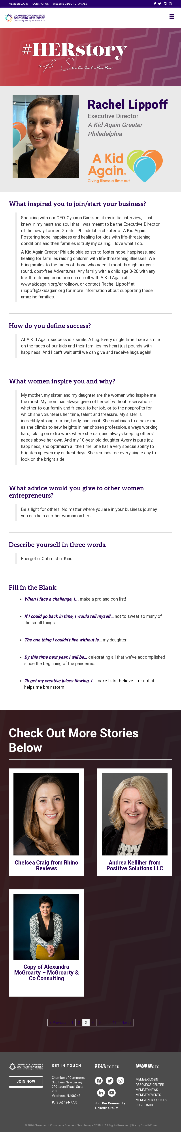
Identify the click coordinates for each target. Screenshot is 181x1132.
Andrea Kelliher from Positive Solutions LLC (134, 865)
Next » (126, 1022)
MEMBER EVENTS (148, 1095)
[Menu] (172, 16)
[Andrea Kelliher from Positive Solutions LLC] (135, 814)
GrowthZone (148, 1125)
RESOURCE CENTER (150, 1084)
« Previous (58, 1022)
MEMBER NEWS (147, 1090)
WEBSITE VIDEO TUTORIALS (70, 3)
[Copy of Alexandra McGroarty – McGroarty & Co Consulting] (46, 926)
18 (115, 1022)
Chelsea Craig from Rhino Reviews (46, 865)
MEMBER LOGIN (18, 3)
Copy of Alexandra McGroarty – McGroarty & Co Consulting (46, 973)
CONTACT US (40, 3)
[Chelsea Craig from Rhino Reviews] (46, 814)
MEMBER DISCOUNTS (151, 1100)
